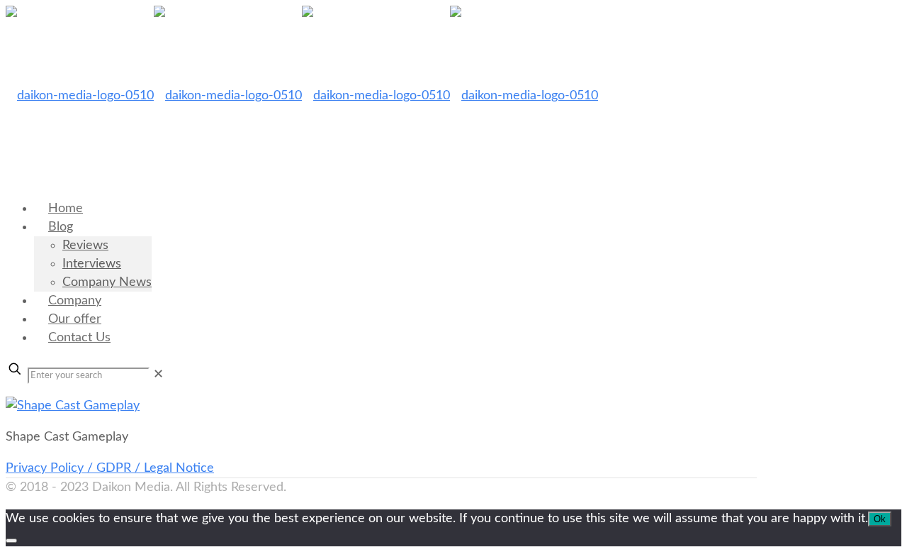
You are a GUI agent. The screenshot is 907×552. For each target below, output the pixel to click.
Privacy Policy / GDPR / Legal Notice (110, 468)
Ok (880, 519)
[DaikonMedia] (302, 95)
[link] (158, 374)
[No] (11, 541)
